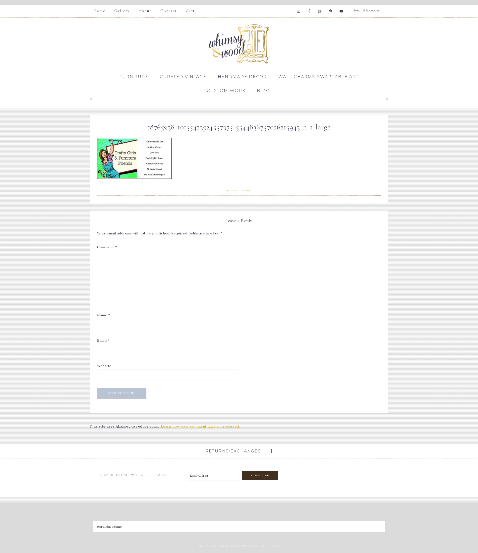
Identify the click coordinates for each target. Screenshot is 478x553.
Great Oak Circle (264, 545)
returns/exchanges (233, 451)
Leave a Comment (239, 190)
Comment (107, 247)
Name (103, 315)
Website (104, 366)
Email (103, 340)
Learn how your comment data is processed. (200, 426)
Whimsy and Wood (239, 44)
